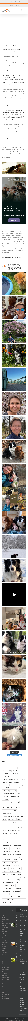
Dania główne (21, 779)
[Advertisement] (14, 28)
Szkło (19, 819)
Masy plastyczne (15, 787)
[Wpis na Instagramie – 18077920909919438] (14, 690)
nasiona (18, 49)
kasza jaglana (7, 865)
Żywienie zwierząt (14, 833)
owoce (13, 790)
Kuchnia (21, 785)
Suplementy (11, 819)
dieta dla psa (7, 854)
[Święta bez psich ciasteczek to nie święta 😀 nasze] (14, 618)
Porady (5, 799)
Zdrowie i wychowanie (9, 830)
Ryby (5, 810)
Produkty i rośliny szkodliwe (11, 802)
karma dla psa (13, 862)
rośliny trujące (7, 896)
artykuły (21, 768)
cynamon (11, 82)
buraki (8, 117)
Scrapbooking (7, 813)
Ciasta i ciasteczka (8, 776)
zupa (14, 51)
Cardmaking (15, 773)
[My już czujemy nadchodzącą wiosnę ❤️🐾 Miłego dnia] (14, 499)
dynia (14, 82)
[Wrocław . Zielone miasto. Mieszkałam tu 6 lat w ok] (14, 379)
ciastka (5, 848)
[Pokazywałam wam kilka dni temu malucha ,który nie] (14, 666)
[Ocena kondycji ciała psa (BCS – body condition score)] (13, 944)
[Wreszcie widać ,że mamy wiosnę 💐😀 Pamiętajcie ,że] (14, 403)
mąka (5, 871)
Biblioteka (16, 770)
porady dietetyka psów (18, 877)
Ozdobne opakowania (9, 793)
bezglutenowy (7, 845)
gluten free (18, 82)
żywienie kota (21, 899)
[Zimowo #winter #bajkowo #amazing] (14, 546)
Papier (19, 793)
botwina (5, 117)
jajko (11, 117)
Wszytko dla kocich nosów (10, 825)
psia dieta (18, 888)
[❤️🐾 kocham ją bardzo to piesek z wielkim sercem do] (14, 642)
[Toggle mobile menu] (25, 10)
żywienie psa (7, 902)
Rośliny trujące (15, 807)
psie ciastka (7, 891)
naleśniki (6, 790)
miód (22, 82)
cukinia (15, 49)
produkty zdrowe (8, 888)
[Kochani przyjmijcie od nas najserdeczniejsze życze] (14, 714)
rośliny (17, 117)
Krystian (22, 977)
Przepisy (14, 81)
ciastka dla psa (7, 851)
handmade (6, 859)
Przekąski (19, 805)
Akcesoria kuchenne (8, 765)
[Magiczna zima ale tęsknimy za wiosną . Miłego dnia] (14, 570)
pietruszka (5, 51)
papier (19, 874)
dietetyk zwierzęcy (8, 857)
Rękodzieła (12, 810)
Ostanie (18, 910)
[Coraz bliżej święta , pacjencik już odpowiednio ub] (14, 738)
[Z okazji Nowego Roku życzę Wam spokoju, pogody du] (14, 594)
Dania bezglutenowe (7, 81)
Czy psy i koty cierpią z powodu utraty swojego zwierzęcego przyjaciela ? (23, 1004)
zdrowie (6, 899)
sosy (5, 819)
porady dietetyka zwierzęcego (11, 879)
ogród (5, 874)
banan (5, 842)
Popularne (13, 910)
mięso (18, 868)
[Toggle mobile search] (21, 10)
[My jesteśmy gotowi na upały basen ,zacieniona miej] (14, 283)
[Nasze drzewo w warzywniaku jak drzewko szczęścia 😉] (14, 331)
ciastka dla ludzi (15, 848)
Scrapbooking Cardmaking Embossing (13, 816)
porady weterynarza (9, 885)
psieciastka (16, 891)
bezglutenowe (14, 842)
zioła (13, 899)
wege (9, 84)
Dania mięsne (7, 782)
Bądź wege (21, 48)
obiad (14, 117)
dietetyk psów (17, 854)
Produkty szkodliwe (8, 805)
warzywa (9, 119)
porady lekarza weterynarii (10, 882)
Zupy (9, 49)
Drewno (5, 785)
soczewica (10, 51)
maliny (5, 868)
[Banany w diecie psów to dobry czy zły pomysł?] (13, 960)
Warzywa (5, 49)
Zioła (20, 830)
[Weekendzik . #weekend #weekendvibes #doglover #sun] (14, 355)
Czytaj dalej (5, 70)
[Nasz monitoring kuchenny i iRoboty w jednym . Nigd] (14, 522)
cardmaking (17, 845)
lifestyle (16, 865)
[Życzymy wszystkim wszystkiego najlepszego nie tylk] (14, 475)
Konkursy (13, 785)
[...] (21, 67)
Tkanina (6, 822)
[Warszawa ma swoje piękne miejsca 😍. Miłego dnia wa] (14, 307)
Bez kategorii (7, 770)
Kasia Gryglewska (9, 48)
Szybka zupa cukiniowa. (11, 46)
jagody (14, 859)
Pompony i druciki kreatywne (11, 796)
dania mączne (18, 782)
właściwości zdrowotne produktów (12, 827)
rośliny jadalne (14, 894)
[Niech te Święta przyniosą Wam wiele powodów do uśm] (14, 427)
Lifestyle (6, 787)
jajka (21, 859)
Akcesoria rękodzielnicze (9, 768)
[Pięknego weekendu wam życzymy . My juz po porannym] (14, 451)
